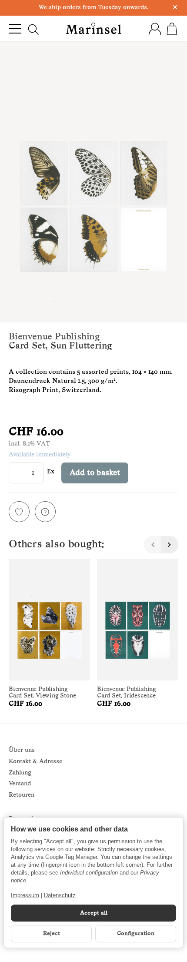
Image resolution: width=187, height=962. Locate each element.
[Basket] (171, 28)
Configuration (135, 933)
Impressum (25, 895)
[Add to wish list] (19, 511)
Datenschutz (60, 895)
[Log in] (154, 28)
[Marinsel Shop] (93, 28)
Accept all (93, 913)
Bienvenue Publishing (54, 337)
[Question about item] (45, 511)
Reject (51, 933)
